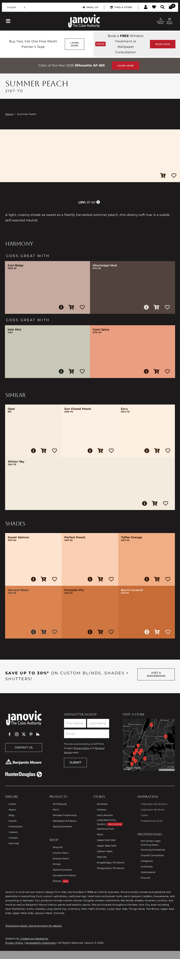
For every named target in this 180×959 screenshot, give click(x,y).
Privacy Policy (82, 748)
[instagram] (16, 734)
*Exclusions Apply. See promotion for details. (33, 925)
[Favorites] (154, 7)
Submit (75, 762)
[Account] (146, 7)
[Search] (162, 7)
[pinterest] (31, 734)
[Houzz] (37, 734)
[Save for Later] (174, 175)
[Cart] (171, 7)
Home (9, 114)
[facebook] (9, 734)
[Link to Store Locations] (149, 745)
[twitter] (23, 734)
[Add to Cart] (163, 175)
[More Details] (61, 307)
